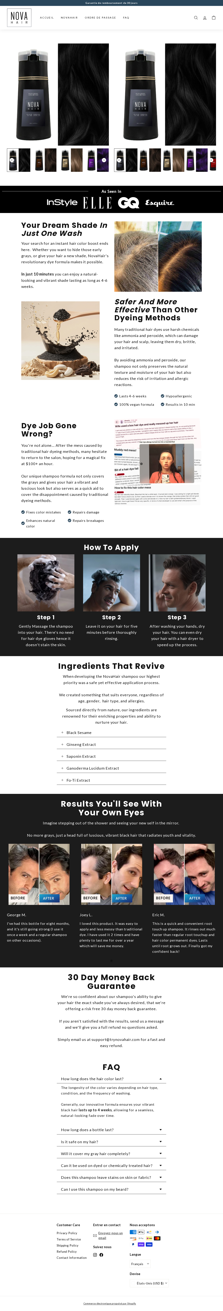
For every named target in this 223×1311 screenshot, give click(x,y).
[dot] (111, 961)
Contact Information (72, 1257)
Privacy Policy (67, 1233)
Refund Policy (67, 1251)
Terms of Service (69, 1239)
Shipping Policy (68, 1245)
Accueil (47, 17)
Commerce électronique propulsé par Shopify (109, 1303)
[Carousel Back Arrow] (12, 160)
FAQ (126, 17)
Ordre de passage (100, 17)
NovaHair (69, 17)
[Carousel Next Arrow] (104, 160)
